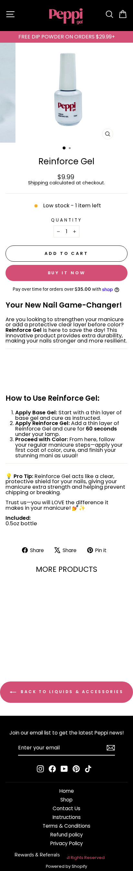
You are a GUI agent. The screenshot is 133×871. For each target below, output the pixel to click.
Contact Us (66, 808)
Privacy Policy (66, 843)
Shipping (38, 182)
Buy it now (67, 273)
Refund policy (66, 834)
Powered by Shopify (66, 866)
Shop (66, 799)
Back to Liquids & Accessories (71, 692)
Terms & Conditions (66, 825)
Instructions (67, 817)
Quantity (66, 220)
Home (66, 791)
